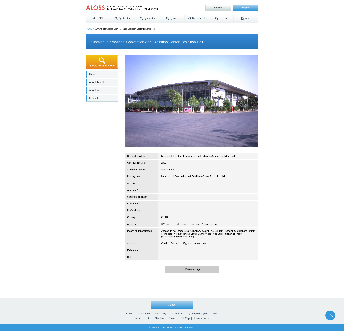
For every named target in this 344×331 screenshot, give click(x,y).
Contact (93, 98)
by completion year (197, 313)
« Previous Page (191, 269)
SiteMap (185, 318)
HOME (89, 29)
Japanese (218, 7)
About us (94, 90)
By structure (144, 313)
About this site (97, 82)
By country (160, 313)
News (92, 74)
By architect (177, 313)
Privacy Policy (201, 318)
